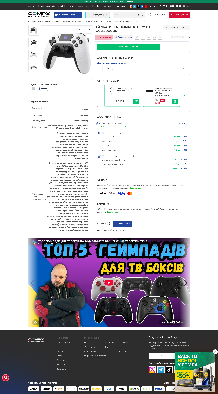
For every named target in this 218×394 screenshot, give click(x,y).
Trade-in (97, 6)
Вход (154, 6)
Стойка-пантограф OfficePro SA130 (124, 89)
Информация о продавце (96, 356)
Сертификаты (123, 343)
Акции (72, 6)
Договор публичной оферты (97, 347)
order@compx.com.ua (78, 230)
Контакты (107, 6)
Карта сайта (123, 351)
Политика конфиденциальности (99, 343)
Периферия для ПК (45, 21)
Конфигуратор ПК (100, 15)
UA (29, 6)
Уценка (80, 6)
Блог (59, 347)
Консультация (177, 15)
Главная (31, 21)
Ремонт (88, 6)
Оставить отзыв (122, 224)
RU (33, 6)
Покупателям (119, 6)
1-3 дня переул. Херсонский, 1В (114, 127)
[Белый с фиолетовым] (33, 89)
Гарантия (61, 360)
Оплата (60, 351)
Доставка (61, 369)
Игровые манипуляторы (65, 21)
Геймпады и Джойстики (87, 21)
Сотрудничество (92, 351)
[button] (100, 96)
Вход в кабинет (64, 343)
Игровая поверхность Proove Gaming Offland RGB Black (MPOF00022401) (164, 92)
